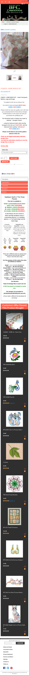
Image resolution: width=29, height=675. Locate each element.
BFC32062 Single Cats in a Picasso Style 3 (14, 625)
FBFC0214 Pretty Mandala (10, 495)
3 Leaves (5, 462)
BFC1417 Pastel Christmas (10, 527)
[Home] (14, 9)
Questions (5, 189)
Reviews (4, 192)
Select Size (5, 150)
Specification (5, 182)
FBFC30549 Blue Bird (9, 364)
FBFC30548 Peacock (8, 397)
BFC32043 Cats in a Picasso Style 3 (12, 430)
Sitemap (5, 659)
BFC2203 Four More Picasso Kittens (13, 592)
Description (5, 179)
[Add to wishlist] (25, 339)
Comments (5, 185)
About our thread (7, 647)
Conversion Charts (8, 649)
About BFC (6, 652)
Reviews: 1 (12, 403)
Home (3, 22)
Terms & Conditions (8, 657)
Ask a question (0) (5, 91)
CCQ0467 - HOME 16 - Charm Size (12, 332)
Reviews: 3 (12, 501)
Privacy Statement (8, 654)
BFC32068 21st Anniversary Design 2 (13, 560)
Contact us (6, 661)
